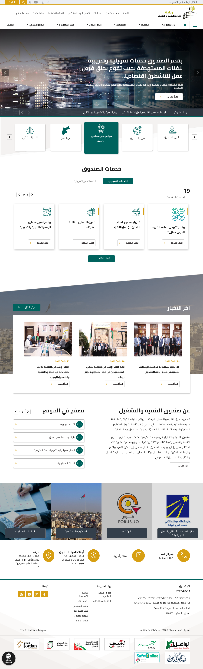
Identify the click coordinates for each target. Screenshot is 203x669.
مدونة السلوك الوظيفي (104, 594)
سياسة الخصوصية (83, 594)
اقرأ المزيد (172, 92)
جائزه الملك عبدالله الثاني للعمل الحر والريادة (177, 533)
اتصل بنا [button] (10, 25)
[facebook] (48, 2)
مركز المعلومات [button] (66, 25)
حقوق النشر (83, 601)
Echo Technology (27, 630)
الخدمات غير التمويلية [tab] (85, 181)
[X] (42, 2)
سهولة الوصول (81, 615)
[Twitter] (37, 595)
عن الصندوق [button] (169, 25)
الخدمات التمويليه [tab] (118, 181)
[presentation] (194, 137)
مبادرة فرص (127, 531)
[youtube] (36, 2)
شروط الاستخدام (80, 606)
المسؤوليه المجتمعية (76, 531)
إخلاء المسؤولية (81, 611)
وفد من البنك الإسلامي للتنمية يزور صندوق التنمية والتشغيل (135, 112)
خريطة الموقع (22, 13)
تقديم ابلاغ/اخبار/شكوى (78, 13)
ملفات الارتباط (82, 620)
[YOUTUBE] (30, 595)
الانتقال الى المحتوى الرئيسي (184, 2)
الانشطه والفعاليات (25, 531)
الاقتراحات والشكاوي (101, 601)
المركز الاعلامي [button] (36, 25)
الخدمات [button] (145, 25)
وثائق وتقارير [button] (95, 25)
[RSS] (30, 2)
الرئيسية (126, 13)
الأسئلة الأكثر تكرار (55, 13)
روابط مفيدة (38, 13)
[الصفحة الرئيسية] (184, 25)
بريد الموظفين (112, 13)
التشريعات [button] (121, 25)
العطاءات (97, 13)
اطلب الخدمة (177, 243)
